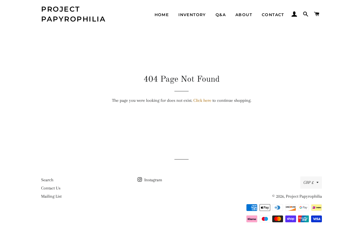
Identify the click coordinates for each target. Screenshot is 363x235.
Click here (202, 100)
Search (47, 179)
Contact (273, 14)
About (243, 14)
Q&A (221, 14)
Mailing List (51, 196)
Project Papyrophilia (73, 14)
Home (162, 14)
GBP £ (308, 182)
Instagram (152, 179)
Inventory (192, 14)
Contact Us (50, 188)
